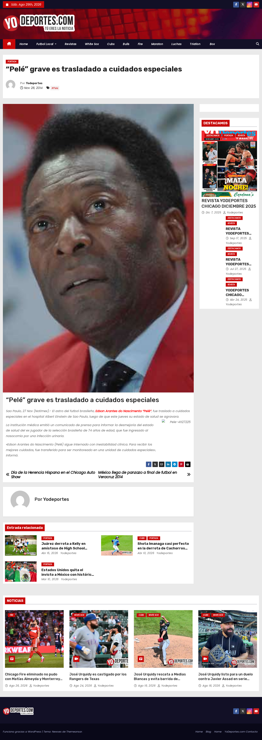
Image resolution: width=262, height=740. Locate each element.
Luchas (176, 44)
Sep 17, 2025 (239, 238)
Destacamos (212, 135)
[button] (257, 44)
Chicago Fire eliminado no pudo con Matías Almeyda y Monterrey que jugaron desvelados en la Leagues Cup (32, 681)
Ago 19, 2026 (147, 686)
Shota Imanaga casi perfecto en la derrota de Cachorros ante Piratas (163, 548)
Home (24, 44)
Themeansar (74, 731)
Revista (241, 135)
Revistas (71, 44)
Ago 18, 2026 (212, 686)
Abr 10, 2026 (146, 553)
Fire (140, 44)
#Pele (55, 88)
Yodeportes (34, 83)
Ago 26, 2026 (18, 686)
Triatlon (195, 44)
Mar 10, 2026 (50, 579)
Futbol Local (45, 44)
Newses (57, 731)
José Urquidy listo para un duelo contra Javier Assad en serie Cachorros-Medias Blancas (225, 679)
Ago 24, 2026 (83, 686)
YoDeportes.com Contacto (241, 731)
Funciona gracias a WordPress (22, 731)
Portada (12, 61)
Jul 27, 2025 (238, 269)
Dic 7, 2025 (214, 212)
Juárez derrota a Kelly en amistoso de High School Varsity (63, 548)
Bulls (126, 44)
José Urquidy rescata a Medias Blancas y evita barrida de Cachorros (160, 679)
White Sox (92, 44)
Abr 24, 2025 (239, 300)
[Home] (9, 44)
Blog (208, 731)
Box (212, 44)
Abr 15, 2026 (49, 553)
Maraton (157, 44)
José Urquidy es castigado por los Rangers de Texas (98, 676)
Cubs (111, 44)
